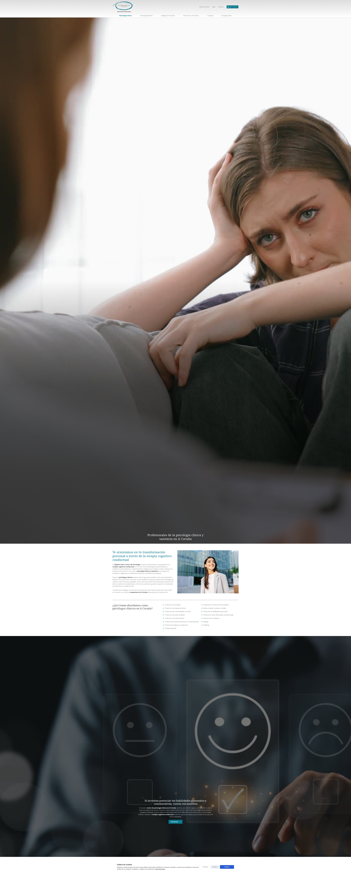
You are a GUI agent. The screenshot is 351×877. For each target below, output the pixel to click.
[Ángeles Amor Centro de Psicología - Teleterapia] (122, 6)
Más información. (160, 869)
